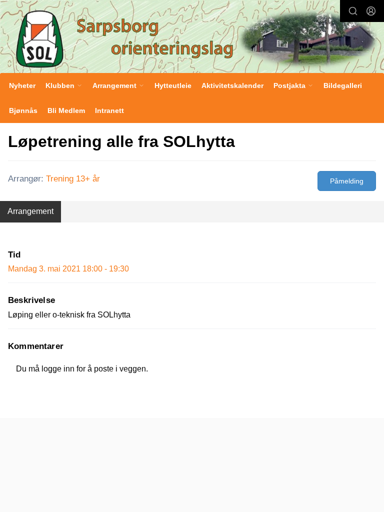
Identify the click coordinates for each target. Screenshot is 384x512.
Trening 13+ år (73, 179)
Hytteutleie (173, 86)
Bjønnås (23, 110)
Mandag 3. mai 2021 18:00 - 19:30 (68, 268)
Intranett (109, 110)
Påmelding (347, 181)
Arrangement (31, 211)
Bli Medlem (66, 110)
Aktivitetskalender (233, 86)
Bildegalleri (343, 86)
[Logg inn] (371, 11)
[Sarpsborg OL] (192, 37)
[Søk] (353, 11)
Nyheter (22, 86)
